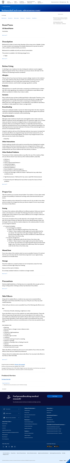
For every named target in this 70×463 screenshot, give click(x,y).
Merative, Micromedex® (20, 364)
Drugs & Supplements (6, 6)
